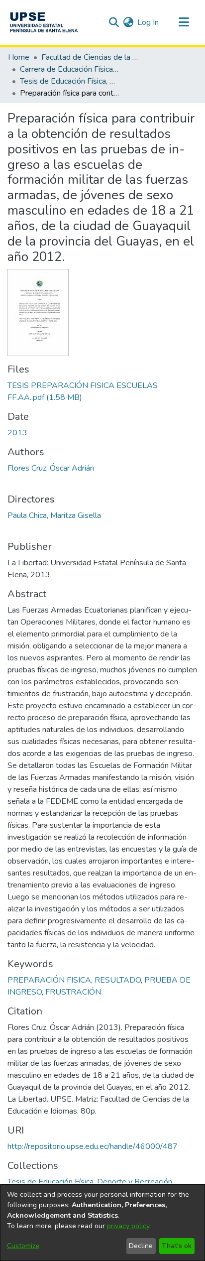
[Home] (43, 22)
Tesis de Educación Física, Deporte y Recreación (69, 81)
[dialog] (102, 1222)
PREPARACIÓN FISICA (49, 980)
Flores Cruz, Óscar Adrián (50, 468)
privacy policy (128, 1226)
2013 (17, 432)
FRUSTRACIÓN (73, 992)
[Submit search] (113, 22)
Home (18, 57)
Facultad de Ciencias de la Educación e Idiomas (91, 57)
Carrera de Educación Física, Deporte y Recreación (69, 69)
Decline (141, 1246)
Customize (23, 1246)
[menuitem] (128, 22)
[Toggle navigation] (184, 22)
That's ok (177, 1246)
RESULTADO (118, 980)
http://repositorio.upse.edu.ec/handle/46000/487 (92, 1146)
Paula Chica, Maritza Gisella (54, 515)
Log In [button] (148, 22)
